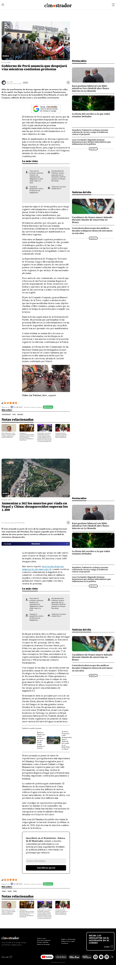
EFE (11, 82)
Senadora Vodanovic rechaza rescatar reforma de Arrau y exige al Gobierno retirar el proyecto (90, 132)
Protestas (20, 414)
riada (15, 891)
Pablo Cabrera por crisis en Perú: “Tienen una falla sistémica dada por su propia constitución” (8, 435)
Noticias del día (81, 192)
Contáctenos (64, 943)
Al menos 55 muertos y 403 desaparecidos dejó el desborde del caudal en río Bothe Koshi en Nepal (67, 740)
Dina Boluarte (6, 414)
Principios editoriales (43, 942)
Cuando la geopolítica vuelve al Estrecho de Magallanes (36, 190)
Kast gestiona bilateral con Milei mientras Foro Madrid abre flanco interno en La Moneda (90, 88)
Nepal (9, 891)
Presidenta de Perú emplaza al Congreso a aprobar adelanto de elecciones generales (61, 435)
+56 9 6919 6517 (6, 945)
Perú (14, 414)
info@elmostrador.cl (16, 945)
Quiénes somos (41, 938)
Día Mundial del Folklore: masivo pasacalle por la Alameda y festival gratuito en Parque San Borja (58, 176)
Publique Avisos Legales (68, 941)
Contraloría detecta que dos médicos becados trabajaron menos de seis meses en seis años (92, 231)
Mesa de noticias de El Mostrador (14, 523)
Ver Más (25, 82)
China (4, 891)
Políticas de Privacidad (43, 944)
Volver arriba (5, 957)
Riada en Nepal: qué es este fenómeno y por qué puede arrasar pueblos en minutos (41, 740)
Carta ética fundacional (43, 940)
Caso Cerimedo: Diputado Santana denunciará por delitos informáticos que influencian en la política (91, 141)
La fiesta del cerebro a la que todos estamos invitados (91, 115)
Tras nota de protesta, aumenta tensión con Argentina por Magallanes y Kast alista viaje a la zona (36, 177)
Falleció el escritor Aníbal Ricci (59, 188)
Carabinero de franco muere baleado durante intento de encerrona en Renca (92, 220)
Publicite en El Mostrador (68, 939)
